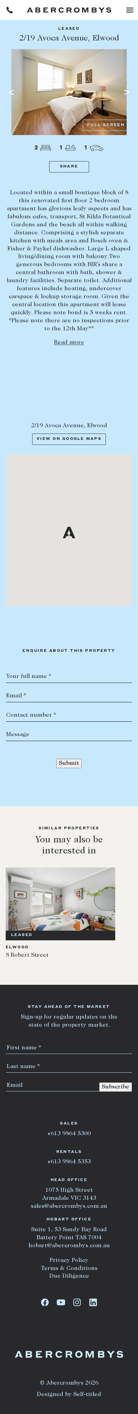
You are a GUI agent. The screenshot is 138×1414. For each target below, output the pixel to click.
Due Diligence (69, 1276)
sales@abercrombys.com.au (69, 1206)
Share (69, 166)
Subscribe (115, 1087)
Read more (69, 343)
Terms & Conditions (69, 1269)
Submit (69, 763)
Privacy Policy (69, 1261)
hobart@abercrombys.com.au (69, 1246)
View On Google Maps (69, 439)
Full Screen (106, 125)
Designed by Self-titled (69, 1395)
